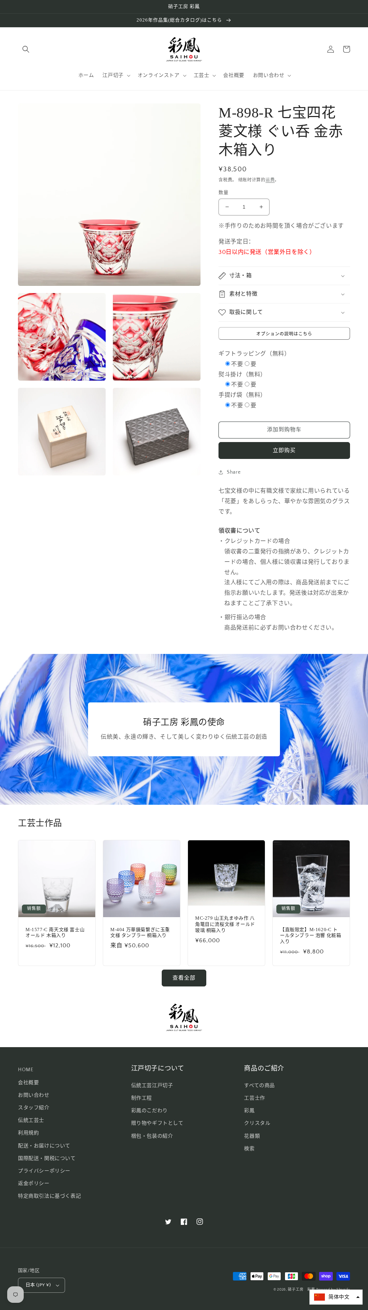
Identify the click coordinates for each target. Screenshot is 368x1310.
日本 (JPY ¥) (38, 1284)
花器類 (252, 1136)
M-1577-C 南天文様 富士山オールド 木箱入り (55, 932)
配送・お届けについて (44, 1146)
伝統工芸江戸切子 (152, 1085)
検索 (249, 1149)
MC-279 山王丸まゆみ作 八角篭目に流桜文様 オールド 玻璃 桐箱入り (225, 924)
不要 (237, 364)
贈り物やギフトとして (157, 1123)
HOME (25, 1070)
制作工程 (141, 1098)
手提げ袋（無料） (242, 395)
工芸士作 (254, 1098)
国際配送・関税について (47, 1158)
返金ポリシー (34, 1183)
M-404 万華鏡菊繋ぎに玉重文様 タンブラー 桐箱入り (140, 932)
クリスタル (257, 1123)
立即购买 (284, 450)
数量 (223, 192)
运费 (270, 180)
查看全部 (184, 978)
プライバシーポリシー (44, 1171)
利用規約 (28, 1133)
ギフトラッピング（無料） (254, 353)
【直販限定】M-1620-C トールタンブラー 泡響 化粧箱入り (310, 935)
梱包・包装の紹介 (152, 1136)
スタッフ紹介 (34, 1108)
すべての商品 (259, 1085)
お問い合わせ (34, 1095)
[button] (26, 49)
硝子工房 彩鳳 (301, 1290)
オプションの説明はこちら (284, 334)
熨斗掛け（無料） (242, 374)
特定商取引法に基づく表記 (49, 1196)
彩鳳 (249, 1111)
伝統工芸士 (31, 1120)
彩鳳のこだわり (149, 1111)
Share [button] (233, 472)
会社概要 (28, 1083)
